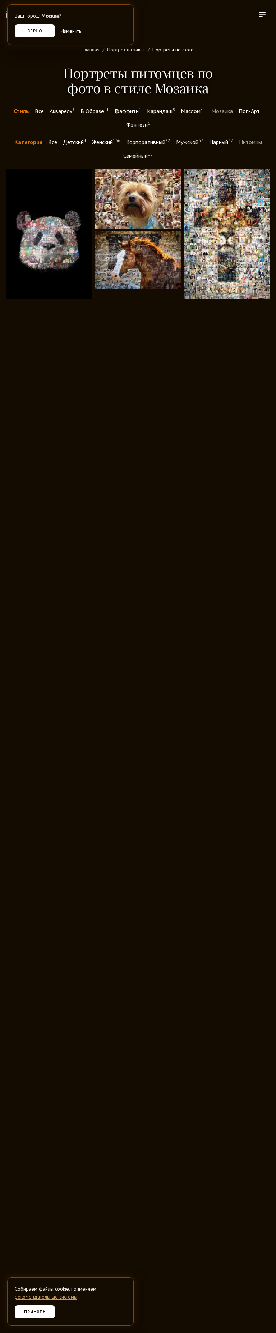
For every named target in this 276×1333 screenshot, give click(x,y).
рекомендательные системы (46, 1296)
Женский (106, 142)
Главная (91, 49)
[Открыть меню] (262, 14)
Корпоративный (148, 142)
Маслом (193, 111)
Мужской (189, 142)
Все (39, 111)
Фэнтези (138, 124)
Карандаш (161, 111)
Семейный (138, 155)
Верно (35, 30)
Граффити (128, 111)
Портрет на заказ (126, 49)
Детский (74, 142)
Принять (35, 1311)
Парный (221, 142)
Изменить (71, 31)
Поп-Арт (250, 111)
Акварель (62, 111)
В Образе (94, 111)
